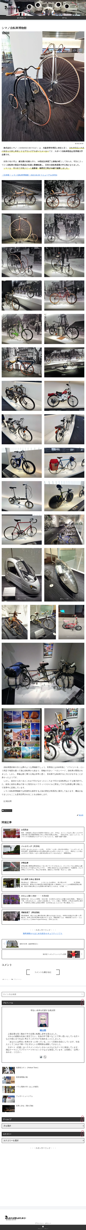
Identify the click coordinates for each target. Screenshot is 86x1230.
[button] (82, 994)
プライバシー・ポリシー (43, 1223)
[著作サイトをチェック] (41, 1057)
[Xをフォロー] (45, 1057)
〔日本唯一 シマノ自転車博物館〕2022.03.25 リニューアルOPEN (29, 175)
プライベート (8, 810)
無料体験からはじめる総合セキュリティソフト (43, 933)
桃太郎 (43, 1030)
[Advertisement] (43, 1174)
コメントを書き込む (43, 972)
